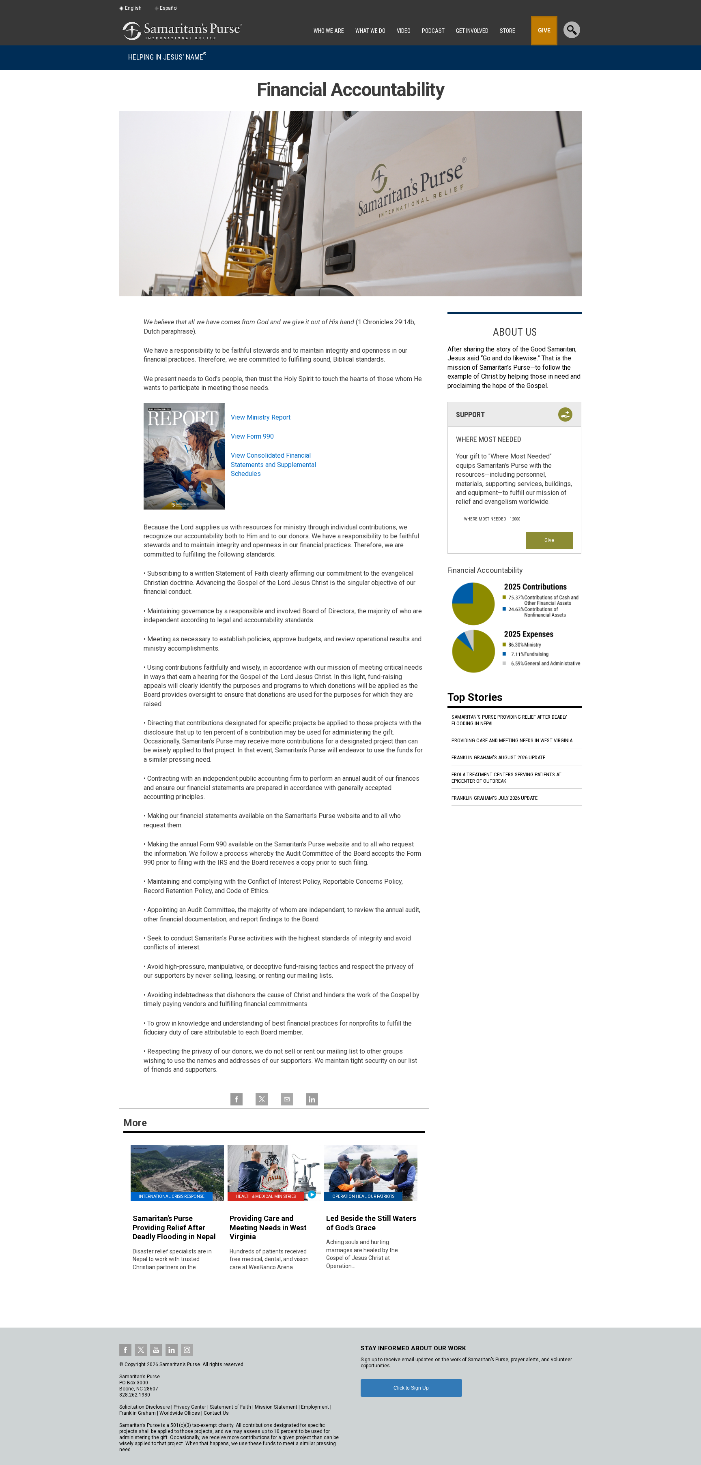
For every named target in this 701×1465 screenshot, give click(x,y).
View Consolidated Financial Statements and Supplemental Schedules (273, 465)
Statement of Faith (230, 1407)
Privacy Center (190, 1407)
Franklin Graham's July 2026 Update (495, 798)
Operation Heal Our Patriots (363, 1196)
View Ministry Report (260, 417)
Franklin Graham (137, 1413)
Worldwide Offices (179, 1413)
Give (549, 540)
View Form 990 (252, 436)
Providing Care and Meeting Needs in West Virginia (512, 740)
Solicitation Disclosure (144, 1407)
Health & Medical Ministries (266, 1196)
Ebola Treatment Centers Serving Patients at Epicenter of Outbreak (506, 777)
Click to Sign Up (411, 1388)
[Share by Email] (287, 1104)
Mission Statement (276, 1407)
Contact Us (216, 1413)
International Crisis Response (171, 1196)
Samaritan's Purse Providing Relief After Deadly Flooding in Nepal (509, 720)
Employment (315, 1407)
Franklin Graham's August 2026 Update (498, 757)
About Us (515, 332)
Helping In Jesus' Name (167, 57)
